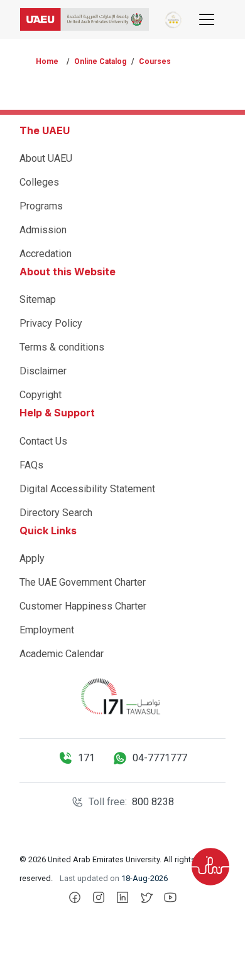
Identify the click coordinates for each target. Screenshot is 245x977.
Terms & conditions (61, 347)
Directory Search (55, 513)
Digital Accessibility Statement (87, 489)
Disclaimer (43, 371)
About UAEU (45, 158)
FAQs (31, 465)
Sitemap (37, 299)
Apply (32, 558)
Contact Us (43, 441)
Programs (41, 206)
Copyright (40, 395)
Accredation (45, 254)
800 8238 (153, 802)
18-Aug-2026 (144, 878)
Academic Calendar (61, 654)
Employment (46, 630)
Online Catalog (100, 61)
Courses (155, 61)
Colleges (39, 182)
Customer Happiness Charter (82, 606)
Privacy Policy (50, 323)
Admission (43, 230)
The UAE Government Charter (82, 582)
